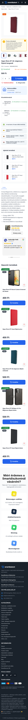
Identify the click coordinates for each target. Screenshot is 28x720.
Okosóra (3, 630)
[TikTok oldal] (10, 675)
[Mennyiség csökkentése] (2, 78)
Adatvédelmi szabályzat (7, 652)
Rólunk (3, 646)
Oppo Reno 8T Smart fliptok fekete (13, 448)
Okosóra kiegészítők (6, 612)
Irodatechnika (4, 625)
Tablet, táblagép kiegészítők (8, 621)
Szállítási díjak (10, 92)
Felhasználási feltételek (7, 655)
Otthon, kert (4, 638)
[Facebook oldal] (2, 675)
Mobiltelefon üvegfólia (6, 608)
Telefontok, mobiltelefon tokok (13, 6)
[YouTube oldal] (14, 675)
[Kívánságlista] (22, 2)
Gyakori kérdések (5, 661)
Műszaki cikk (4, 627)
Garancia (3, 663)
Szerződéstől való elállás (7, 666)
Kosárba (20, 78)
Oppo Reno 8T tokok (13, 9)
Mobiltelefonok (4, 632)
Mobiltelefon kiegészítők (7, 610)
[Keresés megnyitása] (18, 2)
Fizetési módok (5, 650)
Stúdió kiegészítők (5, 634)
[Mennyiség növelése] (9, 78)
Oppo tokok (4, 9)
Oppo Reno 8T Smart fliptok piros (12, 329)
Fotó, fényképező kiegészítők (8, 636)
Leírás (4, 187)
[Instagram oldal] (6, 675)
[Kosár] (25, 2)
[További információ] (25, 41)
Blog (2, 659)
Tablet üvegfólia (5, 619)
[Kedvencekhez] (24, 284)
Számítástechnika (5, 623)
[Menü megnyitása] (2, 2)
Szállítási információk (6, 648)
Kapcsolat (3, 657)
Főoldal (3, 6)
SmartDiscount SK (5, 668)
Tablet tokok (4, 617)
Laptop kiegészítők (5, 614)
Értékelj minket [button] (17, 233)
